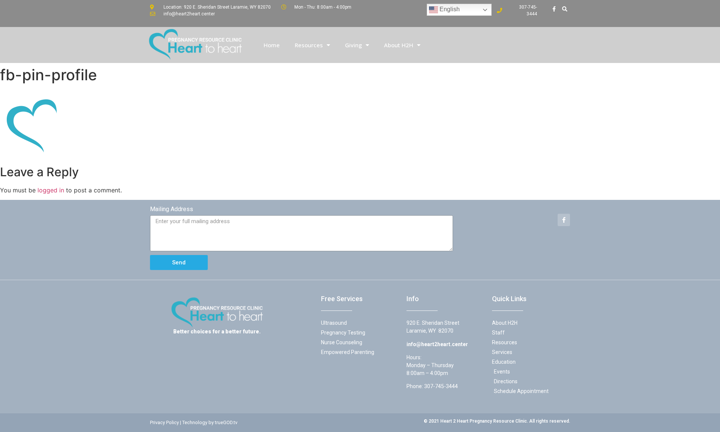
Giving (353, 45)
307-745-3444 (441, 386)
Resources (309, 45)
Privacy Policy (164, 422)
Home (272, 45)
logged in (51, 190)
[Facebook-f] (554, 9)
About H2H (398, 45)
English (449, 9)
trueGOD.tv (226, 422)
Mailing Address (171, 209)
